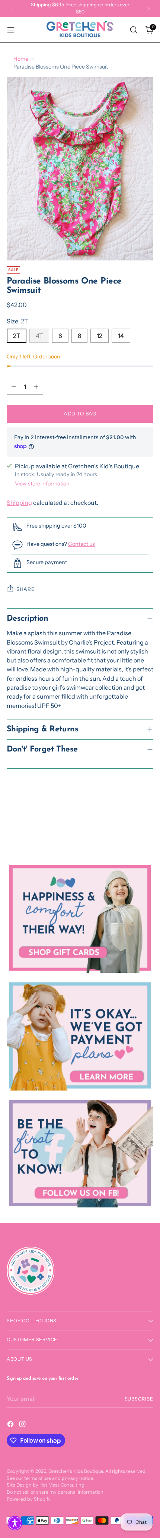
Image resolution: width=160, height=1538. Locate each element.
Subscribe (139, 1399)
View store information (42, 483)
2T (16, 335)
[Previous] (12, 8)
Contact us (81, 544)
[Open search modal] (133, 30)
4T (39, 335)
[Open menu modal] (10, 30)
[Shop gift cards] (80, 918)
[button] (14, 1523)
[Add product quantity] (36, 386)
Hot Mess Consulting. (62, 1485)
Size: (17, 321)
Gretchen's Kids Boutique (75, 1471)
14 (121, 335)
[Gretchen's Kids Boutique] (80, 29)
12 (99, 335)
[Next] (148, 8)
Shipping (19, 502)
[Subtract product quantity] (13, 386)
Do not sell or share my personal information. (56, 1492)
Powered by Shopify (29, 1499)
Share (25, 589)
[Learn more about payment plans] (80, 1035)
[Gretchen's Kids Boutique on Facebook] (11, 1425)
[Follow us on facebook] (80, 1153)
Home (20, 59)
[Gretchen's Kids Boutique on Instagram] (23, 1425)
